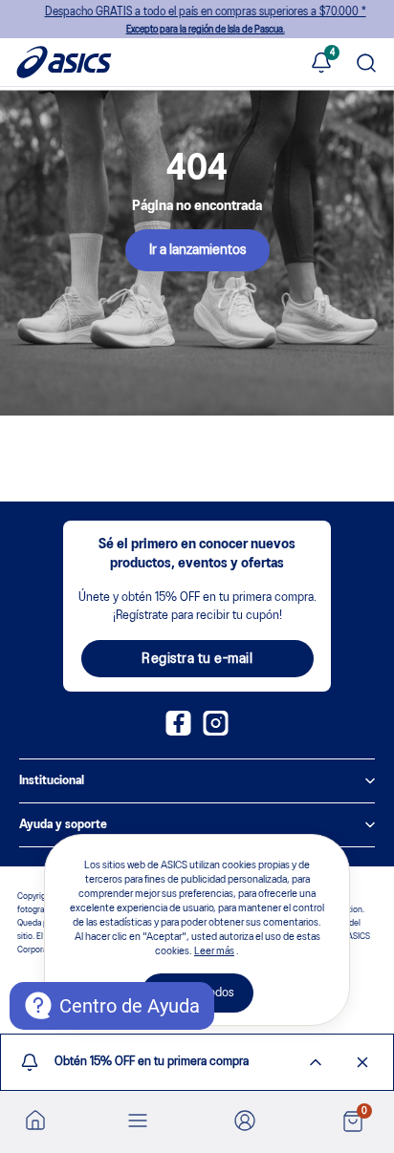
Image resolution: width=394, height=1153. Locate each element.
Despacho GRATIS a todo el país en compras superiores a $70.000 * (197, 20)
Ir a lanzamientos (197, 250)
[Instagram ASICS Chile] (216, 731)
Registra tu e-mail (197, 659)
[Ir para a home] (35, 1119)
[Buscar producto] (366, 64)
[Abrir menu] (137, 1122)
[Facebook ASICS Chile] (178, 731)
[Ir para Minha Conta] (245, 1122)
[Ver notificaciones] (321, 64)
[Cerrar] (362, 1062)
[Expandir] (315, 1062)
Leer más (214, 951)
